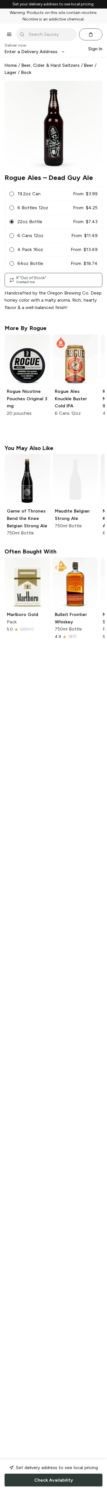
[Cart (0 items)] (90, 34)
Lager (11, 72)
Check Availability (53, 1480)
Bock (26, 72)
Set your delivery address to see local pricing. (53, 4)
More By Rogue (26, 328)
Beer (88, 65)
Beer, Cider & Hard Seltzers (50, 65)
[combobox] (50, 34)
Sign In (95, 48)
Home (11, 65)
